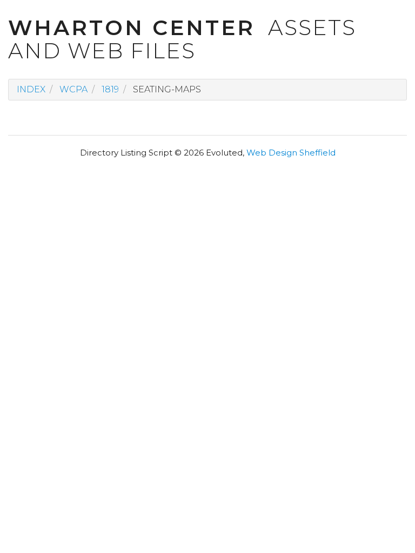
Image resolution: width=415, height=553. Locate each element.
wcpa (73, 89)
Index (31, 89)
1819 (110, 89)
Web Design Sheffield (291, 152)
